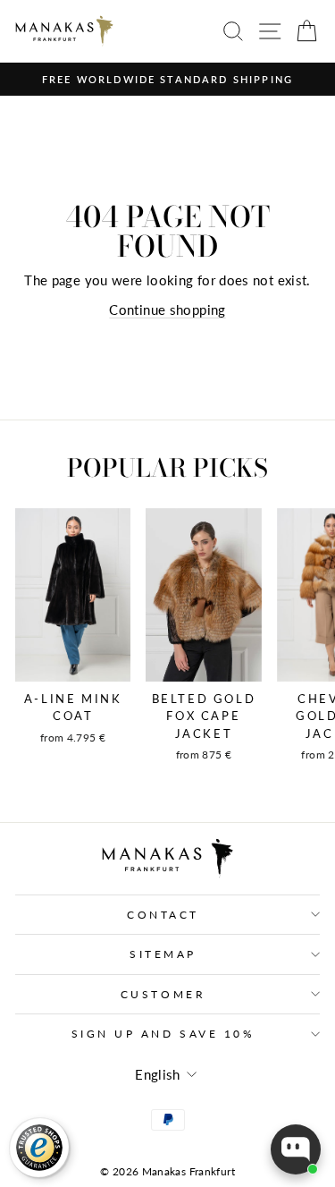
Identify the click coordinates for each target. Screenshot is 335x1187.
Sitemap (163, 954)
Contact (163, 914)
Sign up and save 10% (163, 1033)
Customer (163, 994)
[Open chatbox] (296, 1149)
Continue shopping (167, 309)
